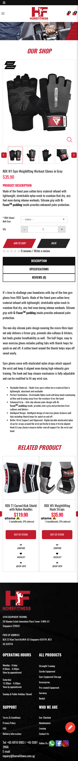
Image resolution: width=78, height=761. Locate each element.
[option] (39, 102)
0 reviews (26, 251)
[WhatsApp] (52, 743)
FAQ (4, 728)
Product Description (17, 185)
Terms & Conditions (11, 717)
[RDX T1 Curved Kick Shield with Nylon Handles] (21, 477)
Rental (42, 698)
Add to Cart (19, 243)
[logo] (39, 13)
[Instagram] (65, 743)
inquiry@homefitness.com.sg (19, 756)
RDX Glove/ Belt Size (9, 219)
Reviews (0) (39, 277)
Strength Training (47, 666)
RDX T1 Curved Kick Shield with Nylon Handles (21, 508)
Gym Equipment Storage (50, 677)
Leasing (42, 728)
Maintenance (45, 723)
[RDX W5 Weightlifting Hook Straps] (57, 477)
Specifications (39, 269)
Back (53, 243)
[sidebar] (3, 14)
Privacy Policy (9, 723)
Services (43, 693)
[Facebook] (59, 743)
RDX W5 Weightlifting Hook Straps (57, 508)
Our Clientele (45, 717)
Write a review (42, 251)
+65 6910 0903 (15, 742)
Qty (4, 229)
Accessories (44, 682)
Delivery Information (12, 734)
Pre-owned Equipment (49, 687)
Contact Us (44, 734)
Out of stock (21, 534)
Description (39, 261)
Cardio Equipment (47, 671)
